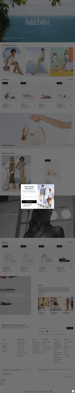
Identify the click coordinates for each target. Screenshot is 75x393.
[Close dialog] (53, 186)
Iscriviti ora (29, 201)
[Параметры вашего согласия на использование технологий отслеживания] (73, 391)
